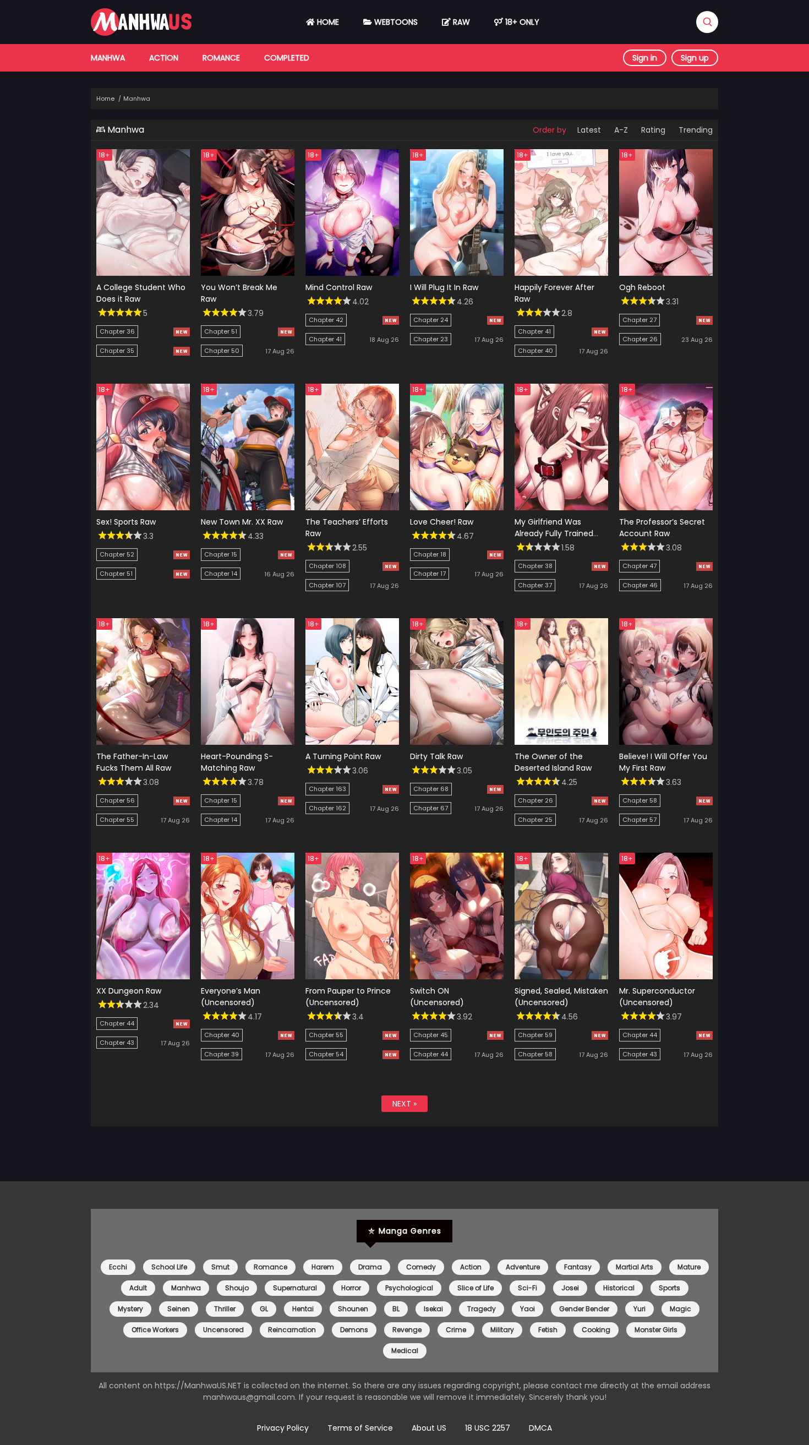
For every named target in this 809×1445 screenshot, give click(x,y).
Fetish (547, 1329)
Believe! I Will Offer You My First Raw (663, 762)
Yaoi (527, 1308)
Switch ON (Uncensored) (437, 996)
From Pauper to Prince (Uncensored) (348, 996)
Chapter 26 (640, 339)
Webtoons (395, 22)
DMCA (540, 1427)
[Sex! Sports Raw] (143, 507)
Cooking (596, 1329)
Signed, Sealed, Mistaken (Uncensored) (561, 996)
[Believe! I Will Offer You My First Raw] (666, 742)
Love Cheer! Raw (441, 521)
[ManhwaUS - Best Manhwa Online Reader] (141, 33)
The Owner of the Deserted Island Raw (553, 762)
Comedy (421, 1267)
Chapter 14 (220, 573)
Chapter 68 (431, 788)
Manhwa (108, 57)
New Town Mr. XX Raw (242, 521)
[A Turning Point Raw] (352, 742)
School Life (169, 1267)
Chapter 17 (429, 573)
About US (429, 1427)
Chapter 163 (327, 788)
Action (163, 57)
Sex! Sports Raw (126, 521)
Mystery (130, 1308)
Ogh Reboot (642, 287)
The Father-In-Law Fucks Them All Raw (133, 762)
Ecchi (118, 1267)
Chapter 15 (220, 554)
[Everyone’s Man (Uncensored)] (247, 976)
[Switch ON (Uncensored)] (457, 976)
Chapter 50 (221, 350)
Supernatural (295, 1288)
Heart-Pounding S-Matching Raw (237, 762)
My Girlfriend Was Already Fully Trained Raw (554, 533)
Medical (404, 1350)
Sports (669, 1288)
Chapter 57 (639, 819)
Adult (138, 1288)
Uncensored (223, 1329)
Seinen (178, 1308)
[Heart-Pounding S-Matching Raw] (247, 742)
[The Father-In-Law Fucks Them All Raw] (143, 742)
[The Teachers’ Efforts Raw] (352, 507)
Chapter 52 (117, 554)
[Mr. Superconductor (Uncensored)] (666, 976)
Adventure (523, 1267)
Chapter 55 (117, 819)
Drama (370, 1267)
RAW (460, 22)
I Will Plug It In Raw (444, 287)
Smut (220, 1267)
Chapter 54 (326, 1054)
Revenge (407, 1329)
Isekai (433, 1308)
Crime (456, 1329)
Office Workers (155, 1329)
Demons (354, 1329)
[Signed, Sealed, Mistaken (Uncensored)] (561, 976)
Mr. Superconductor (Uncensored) (657, 996)
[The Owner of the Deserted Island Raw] (561, 742)
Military (502, 1329)
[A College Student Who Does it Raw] (143, 273)
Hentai (303, 1308)
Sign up (695, 57)
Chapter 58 (639, 800)
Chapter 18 (429, 554)
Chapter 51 (220, 331)
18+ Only (521, 22)
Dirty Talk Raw (436, 756)
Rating (653, 129)
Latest (589, 129)
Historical (619, 1288)
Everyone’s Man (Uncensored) (230, 996)
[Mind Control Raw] (352, 273)
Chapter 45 (430, 1034)
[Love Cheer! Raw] (457, 507)
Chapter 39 (221, 1054)
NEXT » (404, 1103)
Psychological (409, 1288)
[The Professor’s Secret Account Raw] (666, 507)
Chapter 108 (327, 565)
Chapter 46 (640, 585)
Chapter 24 (430, 319)
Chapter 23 (430, 339)
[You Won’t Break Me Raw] (247, 273)
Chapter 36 (117, 331)
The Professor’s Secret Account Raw (662, 527)
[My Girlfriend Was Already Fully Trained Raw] (561, 507)
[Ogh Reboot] (666, 273)
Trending (696, 129)
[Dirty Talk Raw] (457, 742)
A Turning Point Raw (343, 756)
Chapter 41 (325, 339)
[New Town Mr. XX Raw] (247, 507)
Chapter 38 (535, 565)
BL (396, 1308)
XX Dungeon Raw (128, 990)
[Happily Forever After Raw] (561, 273)
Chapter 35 (117, 350)
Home (327, 22)
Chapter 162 (327, 808)
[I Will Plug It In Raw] (457, 273)
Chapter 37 (535, 585)
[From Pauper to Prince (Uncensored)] (352, 976)
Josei (570, 1288)
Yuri (639, 1308)
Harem (322, 1267)
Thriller (225, 1308)
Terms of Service (360, 1427)
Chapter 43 (117, 1042)
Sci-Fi (527, 1288)
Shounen (353, 1308)
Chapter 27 (639, 319)
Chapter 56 (117, 800)
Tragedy (481, 1308)
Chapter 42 (326, 319)
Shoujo (237, 1288)
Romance (221, 57)
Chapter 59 (535, 1034)
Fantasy (578, 1267)
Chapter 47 (639, 565)
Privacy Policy (283, 1427)
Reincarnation (292, 1329)
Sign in (644, 57)
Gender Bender (584, 1308)
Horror (351, 1288)
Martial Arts (634, 1267)
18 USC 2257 (487, 1427)
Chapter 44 (117, 1023)
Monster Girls (656, 1329)
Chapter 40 (535, 350)
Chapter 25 (535, 819)
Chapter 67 (430, 808)
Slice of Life (475, 1288)
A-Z (621, 129)
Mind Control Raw (338, 287)
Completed (286, 57)
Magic (680, 1308)
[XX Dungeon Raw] (143, 976)
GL (264, 1308)
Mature (689, 1267)
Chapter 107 (327, 585)
